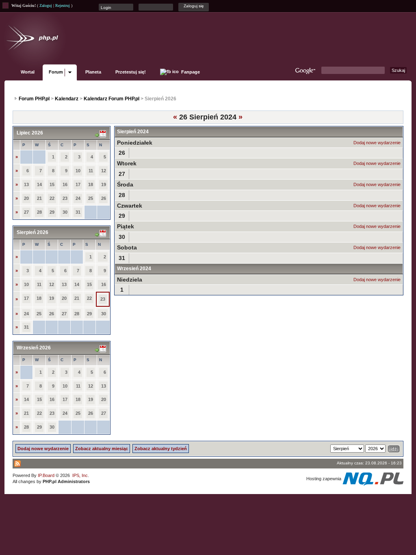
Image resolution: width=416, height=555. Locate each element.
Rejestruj (62, 5)
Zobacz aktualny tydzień (160, 448)
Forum (56, 71)
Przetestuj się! (130, 71)
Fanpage (190, 71)
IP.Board (46, 475)
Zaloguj (45, 5)
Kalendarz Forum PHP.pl (111, 99)
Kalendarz (66, 99)
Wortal (28, 71)
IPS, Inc (80, 475)
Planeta (93, 71)
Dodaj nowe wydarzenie (377, 142)
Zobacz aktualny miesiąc (101, 448)
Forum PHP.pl (34, 99)
